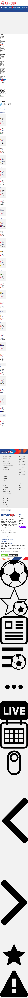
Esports (20, 485)
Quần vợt (21, 483)
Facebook (22, 518)
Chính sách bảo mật (5, 541)
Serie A (4, 474)
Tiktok (21, 523)
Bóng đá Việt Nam (17, 7)
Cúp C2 (4, 485)
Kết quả (3, 40)
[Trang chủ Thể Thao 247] (1, 7)
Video (2, 48)
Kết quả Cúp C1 (22, 456)
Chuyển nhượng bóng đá (8, 465)
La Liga (4, 472)
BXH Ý (4, 496)
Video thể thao (6, 467)
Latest (3, 510)
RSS (21, 521)
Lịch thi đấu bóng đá (7, 456)
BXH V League (6, 506)
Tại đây (11, 543)
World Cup (5, 480)
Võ (19, 489)
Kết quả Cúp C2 (22, 474)
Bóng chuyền (21, 482)
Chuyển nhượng (9, 104)
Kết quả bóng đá (6, 458)
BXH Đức (4, 502)
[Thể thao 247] (7, 452)
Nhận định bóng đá (7, 460)
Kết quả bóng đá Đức (22, 468)
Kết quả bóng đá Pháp (22, 472)
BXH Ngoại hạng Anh (7, 493)
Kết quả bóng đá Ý (22, 462)
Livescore (2, 36)
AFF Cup (4, 489)
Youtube (22, 517)
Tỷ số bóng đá (6, 461)
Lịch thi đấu (5, 7)
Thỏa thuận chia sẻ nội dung (7, 539)
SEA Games (5, 487)
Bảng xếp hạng (2, 42)
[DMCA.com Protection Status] (10, 555)
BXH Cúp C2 (5, 500)
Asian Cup (5, 483)
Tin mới (3, 47)
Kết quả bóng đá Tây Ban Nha (22, 465)
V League (5, 478)
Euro (4, 482)
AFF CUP (10, 7)
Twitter (21, 520)
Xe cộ (20, 487)
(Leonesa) (2, 91)
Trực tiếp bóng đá (6, 463)
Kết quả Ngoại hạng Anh (22, 459)
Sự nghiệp (5, 104)
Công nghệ (8, 510)
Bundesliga (5, 476)
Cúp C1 (4, 471)
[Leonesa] (3, 96)
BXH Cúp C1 (5, 498)
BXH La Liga (5, 494)
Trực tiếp (2, 45)
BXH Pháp (5, 504)
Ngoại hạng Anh (6, 469)
